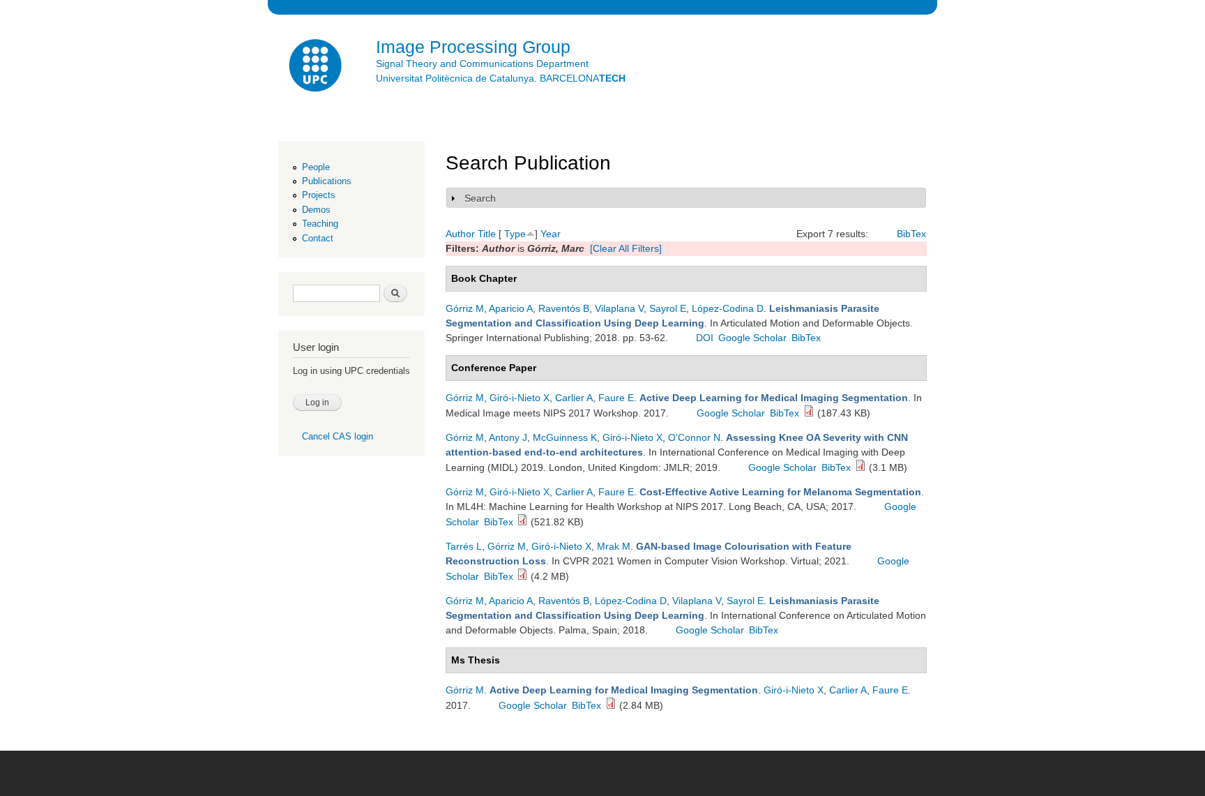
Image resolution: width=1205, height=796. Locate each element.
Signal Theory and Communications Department (482, 63)
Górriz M (465, 308)
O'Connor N (694, 437)
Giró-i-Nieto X (520, 397)
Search (480, 198)
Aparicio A (511, 308)
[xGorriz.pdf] (610, 705)
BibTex (911, 233)
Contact (317, 238)
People (316, 167)
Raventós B (563, 308)
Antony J (508, 437)
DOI (704, 337)
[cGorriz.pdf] (808, 413)
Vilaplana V (619, 308)
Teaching (320, 223)
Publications (326, 181)
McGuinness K (565, 437)
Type (515, 233)
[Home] (316, 67)
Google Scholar (752, 337)
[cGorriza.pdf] (522, 521)
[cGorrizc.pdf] (860, 467)
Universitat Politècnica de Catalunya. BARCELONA (501, 78)
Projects (318, 195)
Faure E (616, 397)
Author (460, 233)
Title (487, 233)
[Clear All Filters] (626, 248)
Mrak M (613, 546)
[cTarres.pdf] (522, 576)
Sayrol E (667, 308)
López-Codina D (728, 308)
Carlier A (574, 397)
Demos (316, 209)
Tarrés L (464, 546)
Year (550, 233)
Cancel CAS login (337, 436)
